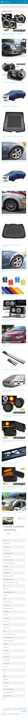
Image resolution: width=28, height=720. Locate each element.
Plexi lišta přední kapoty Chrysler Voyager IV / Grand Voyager (13, 345)
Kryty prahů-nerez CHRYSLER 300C (10, 369)
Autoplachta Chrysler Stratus (9, 186)
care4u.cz (19, 709)
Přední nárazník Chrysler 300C (9, 58)
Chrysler (12, 6)
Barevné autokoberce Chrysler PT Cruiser (12, 295)
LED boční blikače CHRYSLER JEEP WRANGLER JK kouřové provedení (13, 441)
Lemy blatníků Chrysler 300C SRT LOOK (11, 215)
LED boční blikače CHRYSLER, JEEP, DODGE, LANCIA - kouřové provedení (12, 487)
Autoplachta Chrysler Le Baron (9, 106)
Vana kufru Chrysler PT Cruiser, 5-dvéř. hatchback (11, 245)
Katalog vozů (7, 2)
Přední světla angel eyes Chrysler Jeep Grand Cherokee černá (13, 320)
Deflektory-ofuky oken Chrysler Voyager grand (13, 512)
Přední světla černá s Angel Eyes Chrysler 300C (13, 82)
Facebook (22, 518)
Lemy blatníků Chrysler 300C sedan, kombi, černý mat (12, 162)
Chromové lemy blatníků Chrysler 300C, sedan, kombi (13, 271)
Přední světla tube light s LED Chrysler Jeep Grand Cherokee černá (12, 34)
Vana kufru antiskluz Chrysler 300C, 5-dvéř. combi (12, 137)
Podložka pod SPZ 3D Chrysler (9, 463)
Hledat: (8, 533)
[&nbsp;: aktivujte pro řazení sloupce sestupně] (12, 537)
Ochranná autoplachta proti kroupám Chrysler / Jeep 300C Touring (13, 390)
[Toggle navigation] (25, 2)
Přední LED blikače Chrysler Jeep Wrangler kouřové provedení (12, 416)
